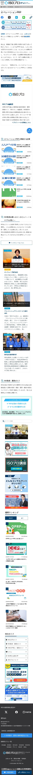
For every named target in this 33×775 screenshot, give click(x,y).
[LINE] (23, 17)
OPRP (3, 34)
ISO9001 (9, 745)
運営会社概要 (17, 758)
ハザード (27, 34)
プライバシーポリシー (16, 760)
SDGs (25, 747)
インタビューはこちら (17, 243)
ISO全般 (4, 745)
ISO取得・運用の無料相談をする (17, 735)
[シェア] (2, 17)
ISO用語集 (10, 7)
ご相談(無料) (10, 772)
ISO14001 (15, 745)
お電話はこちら (25, 772)
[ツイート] (9, 17)
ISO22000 (21, 745)
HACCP (20, 747)
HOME (4, 7)
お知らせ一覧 (9, 758)
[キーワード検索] (3, 421)
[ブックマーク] (16, 17)
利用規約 (24, 758)
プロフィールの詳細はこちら (22, 122)
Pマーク (15, 747)
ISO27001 (27, 745)
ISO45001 (9, 747)
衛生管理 (27, 36)
